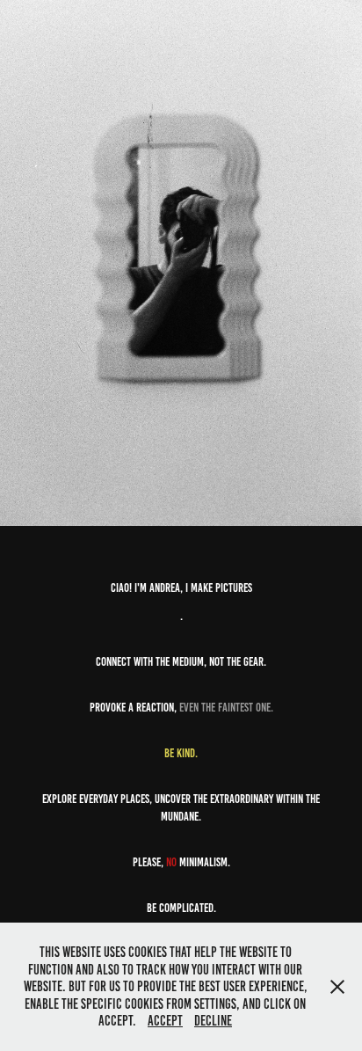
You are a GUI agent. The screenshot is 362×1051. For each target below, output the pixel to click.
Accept (165, 1020)
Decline (213, 1020)
